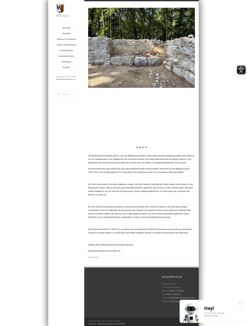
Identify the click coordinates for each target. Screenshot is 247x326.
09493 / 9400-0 (176, 290)
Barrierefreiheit (119, 324)
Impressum (93, 324)
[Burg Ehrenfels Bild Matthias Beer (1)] (141, 48)
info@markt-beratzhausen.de (65, 79)
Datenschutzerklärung (105, 324)
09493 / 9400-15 (173, 294)
